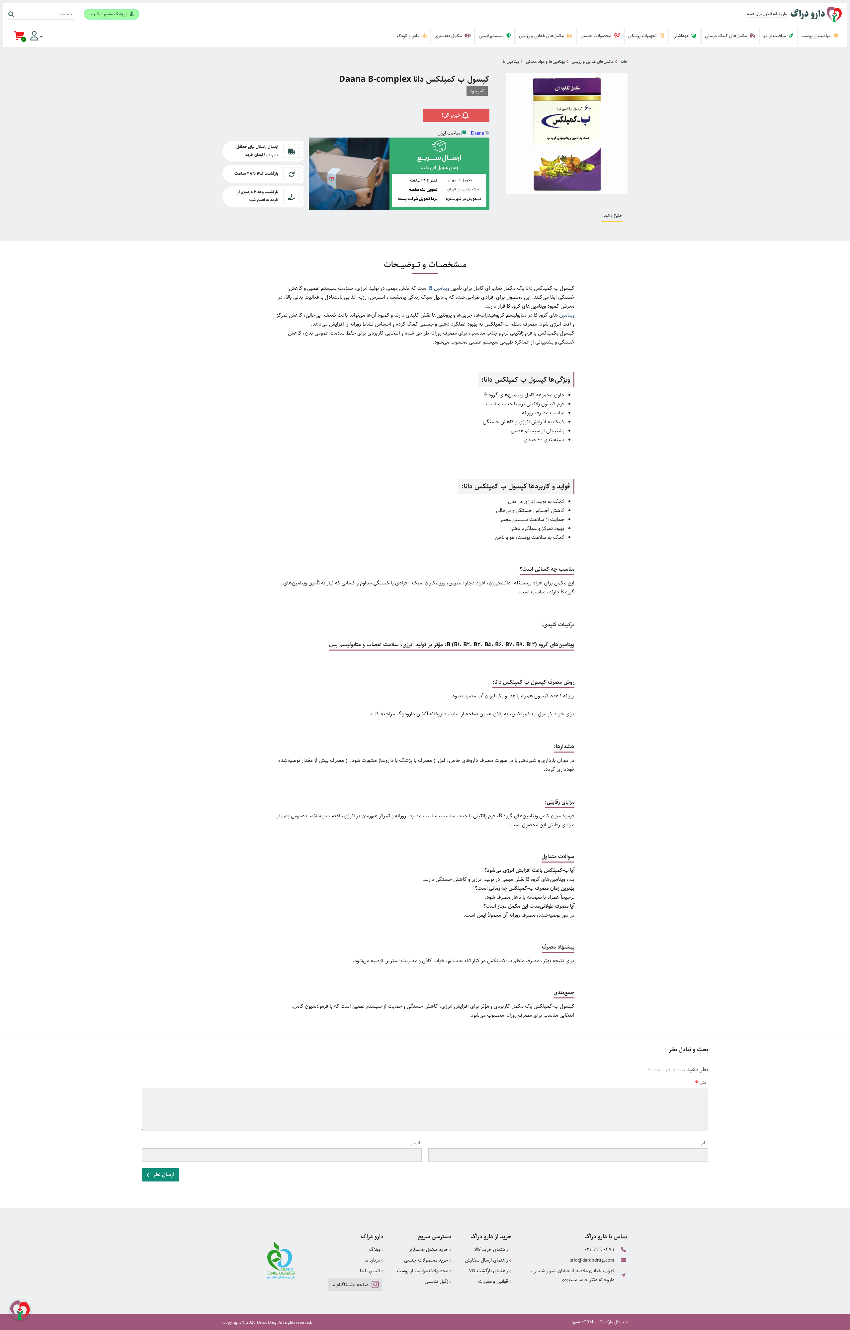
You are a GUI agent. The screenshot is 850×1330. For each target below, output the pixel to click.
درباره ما (373, 1260)
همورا (576, 1322)
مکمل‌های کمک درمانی (726, 36)
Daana (477, 133)
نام (704, 1143)
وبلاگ (375, 1249)
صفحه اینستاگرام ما (350, 1284)
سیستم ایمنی (492, 36)
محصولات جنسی (596, 36)
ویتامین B (511, 61)
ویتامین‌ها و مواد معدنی (545, 61)
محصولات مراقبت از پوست (423, 1271)
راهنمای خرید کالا (491, 1249)
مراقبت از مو (775, 36)
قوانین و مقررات (493, 1281)
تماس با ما (371, 1271)
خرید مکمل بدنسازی (429, 1249)
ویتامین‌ (566, 315)
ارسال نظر (163, 1175)
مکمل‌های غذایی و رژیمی (542, 36)
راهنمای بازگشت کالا (489, 1271)
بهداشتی (681, 36)
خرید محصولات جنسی (427, 1260)
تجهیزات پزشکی (643, 36)
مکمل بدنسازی (449, 36)
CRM (588, 1321)
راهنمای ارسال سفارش (487, 1260)
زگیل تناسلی (437, 1281)
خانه (624, 61)
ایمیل (415, 1143)
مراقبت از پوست (817, 36)
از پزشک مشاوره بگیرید (110, 14)
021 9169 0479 (599, 1249)
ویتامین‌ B (439, 288)
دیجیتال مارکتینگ (613, 1322)
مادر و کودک (409, 36)
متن (703, 1082)
